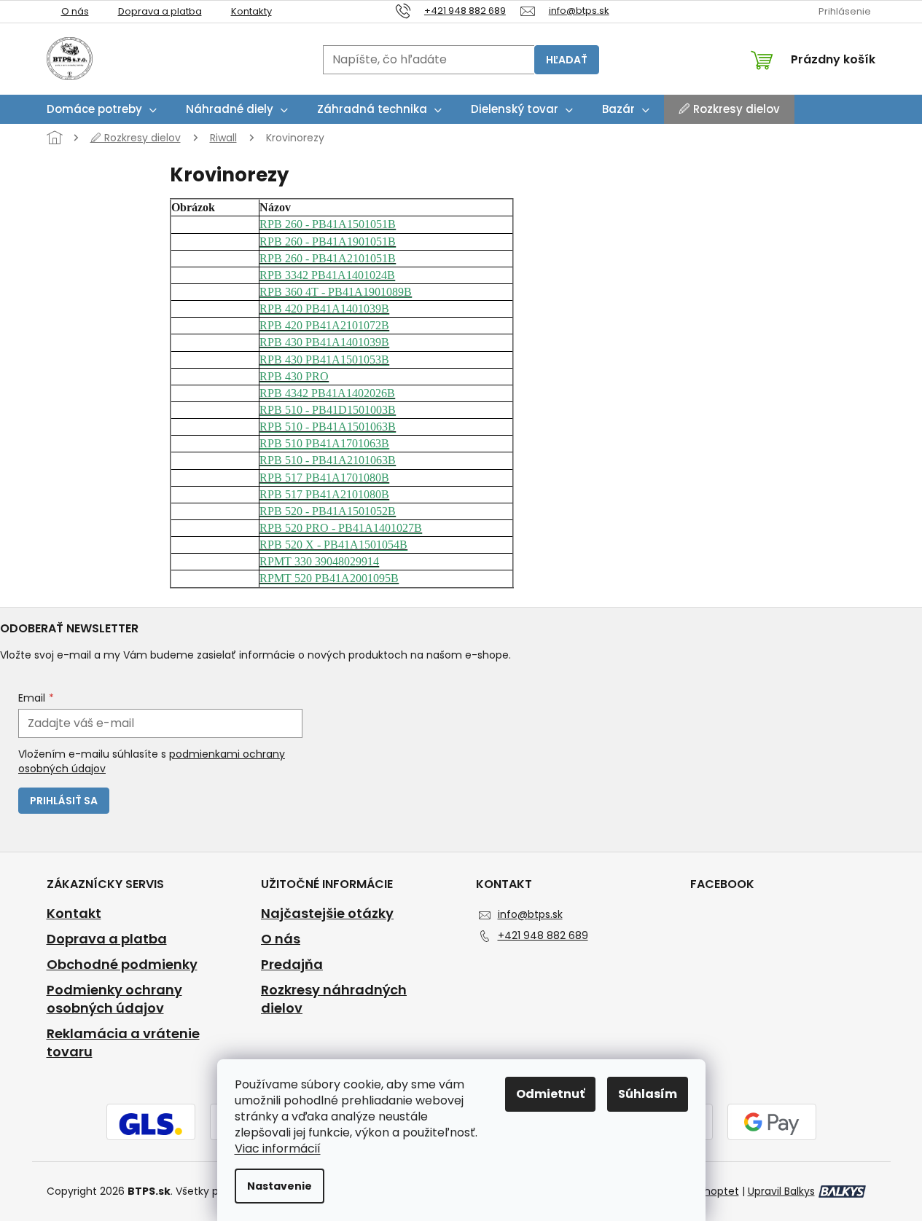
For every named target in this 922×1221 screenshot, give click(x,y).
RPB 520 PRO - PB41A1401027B (340, 528)
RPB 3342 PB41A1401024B (327, 275)
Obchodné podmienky (122, 964)
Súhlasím (647, 1093)
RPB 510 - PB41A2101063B (327, 460)
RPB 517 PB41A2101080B (324, 494)
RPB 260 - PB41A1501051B (327, 224)
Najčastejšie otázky (327, 913)
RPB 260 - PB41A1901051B (327, 241)
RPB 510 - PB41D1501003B (327, 410)
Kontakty (251, 11)
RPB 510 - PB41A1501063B (327, 426)
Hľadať (566, 59)
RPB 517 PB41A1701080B (324, 477)
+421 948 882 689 (543, 935)
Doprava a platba (160, 11)
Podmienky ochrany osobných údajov (114, 999)
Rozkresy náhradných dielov (334, 999)
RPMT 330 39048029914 (319, 561)
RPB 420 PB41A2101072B (324, 325)
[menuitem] (101, 109)
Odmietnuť (550, 1093)
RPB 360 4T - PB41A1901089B (335, 292)
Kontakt (74, 913)
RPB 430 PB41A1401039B (324, 342)
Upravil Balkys (781, 1191)
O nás (75, 11)
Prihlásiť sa (64, 800)
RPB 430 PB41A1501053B (324, 359)
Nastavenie (279, 1186)
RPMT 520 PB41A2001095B (329, 578)
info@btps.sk (530, 914)
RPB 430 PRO (294, 376)
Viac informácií (278, 1148)
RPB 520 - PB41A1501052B (327, 511)
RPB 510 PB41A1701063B (324, 443)
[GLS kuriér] (150, 1123)
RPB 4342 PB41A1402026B (327, 393)
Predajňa (292, 964)
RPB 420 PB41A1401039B (324, 308)
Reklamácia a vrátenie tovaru (123, 1043)
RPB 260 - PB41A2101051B (327, 258)
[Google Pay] (771, 1123)
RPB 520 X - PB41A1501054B (333, 544)
